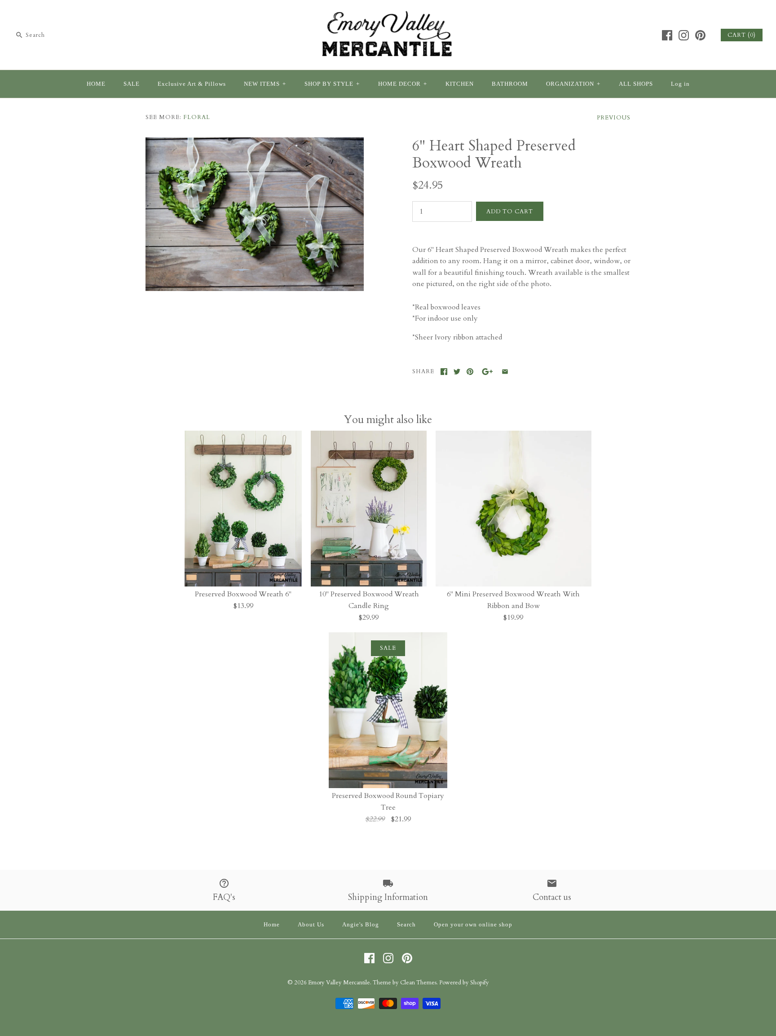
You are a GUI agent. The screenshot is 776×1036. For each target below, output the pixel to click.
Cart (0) (742, 35)
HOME (96, 84)
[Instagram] (684, 35)
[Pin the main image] (470, 371)
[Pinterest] (700, 35)
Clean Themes (418, 983)
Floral (196, 117)
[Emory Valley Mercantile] (388, 14)
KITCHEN (459, 84)
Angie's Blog (360, 924)
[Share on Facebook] (444, 371)
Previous (613, 118)
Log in (680, 84)
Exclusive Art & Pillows (192, 84)
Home (272, 924)
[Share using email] (505, 371)
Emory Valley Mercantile (339, 983)
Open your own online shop (473, 924)
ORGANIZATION (573, 84)
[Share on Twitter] (457, 371)
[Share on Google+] (487, 371)
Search (406, 924)
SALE (131, 84)
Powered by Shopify (464, 983)
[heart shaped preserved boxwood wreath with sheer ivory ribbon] (255, 143)
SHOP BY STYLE (332, 84)
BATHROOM (510, 84)
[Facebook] (667, 35)
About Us (311, 924)
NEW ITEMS (265, 84)
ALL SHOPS (636, 84)
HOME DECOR (402, 84)
